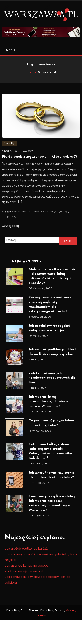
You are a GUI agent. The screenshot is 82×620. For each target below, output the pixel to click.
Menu (10, 50)
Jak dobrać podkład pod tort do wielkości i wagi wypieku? (52, 352)
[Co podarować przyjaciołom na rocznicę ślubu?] (14, 428)
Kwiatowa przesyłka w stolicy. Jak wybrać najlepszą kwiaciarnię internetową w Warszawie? (52, 503)
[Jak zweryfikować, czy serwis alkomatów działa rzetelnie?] (14, 480)
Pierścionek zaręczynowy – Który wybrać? (39, 157)
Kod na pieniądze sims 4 (24, 571)
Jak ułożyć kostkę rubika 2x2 (26, 548)
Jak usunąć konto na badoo (26, 565)
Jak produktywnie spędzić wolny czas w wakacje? (49, 328)
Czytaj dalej (11, 226)
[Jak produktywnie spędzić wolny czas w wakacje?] (14, 333)
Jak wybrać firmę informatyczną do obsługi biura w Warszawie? (49, 401)
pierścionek (22, 211)
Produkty (9, 143)
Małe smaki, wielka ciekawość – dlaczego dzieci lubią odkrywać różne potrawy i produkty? (52, 276)
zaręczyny (9, 216)
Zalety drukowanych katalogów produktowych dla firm (52, 378)
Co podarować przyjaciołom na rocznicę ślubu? (51, 423)
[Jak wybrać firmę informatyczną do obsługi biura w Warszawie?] (14, 404)
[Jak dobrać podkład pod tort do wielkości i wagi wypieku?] (14, 357)
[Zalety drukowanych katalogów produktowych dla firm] (14, 380)
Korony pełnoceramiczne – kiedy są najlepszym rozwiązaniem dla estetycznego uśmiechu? (50, 304)
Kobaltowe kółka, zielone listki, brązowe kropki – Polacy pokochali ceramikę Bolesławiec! (50, 451)
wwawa (28, 151)
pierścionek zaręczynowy (50, 211)
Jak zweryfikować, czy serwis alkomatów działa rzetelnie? (51, 475)
